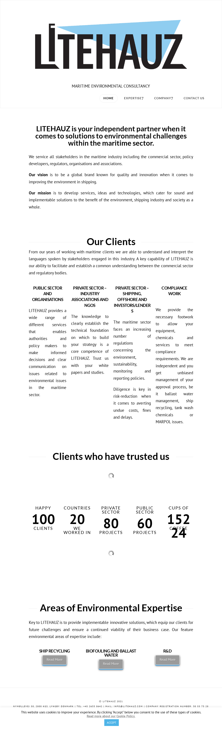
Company (162, 98)
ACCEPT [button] (111, 722)
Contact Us (194, 98)
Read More (54, 659)
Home (108, 98)
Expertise (133, 98)
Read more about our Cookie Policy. (111, 716)
